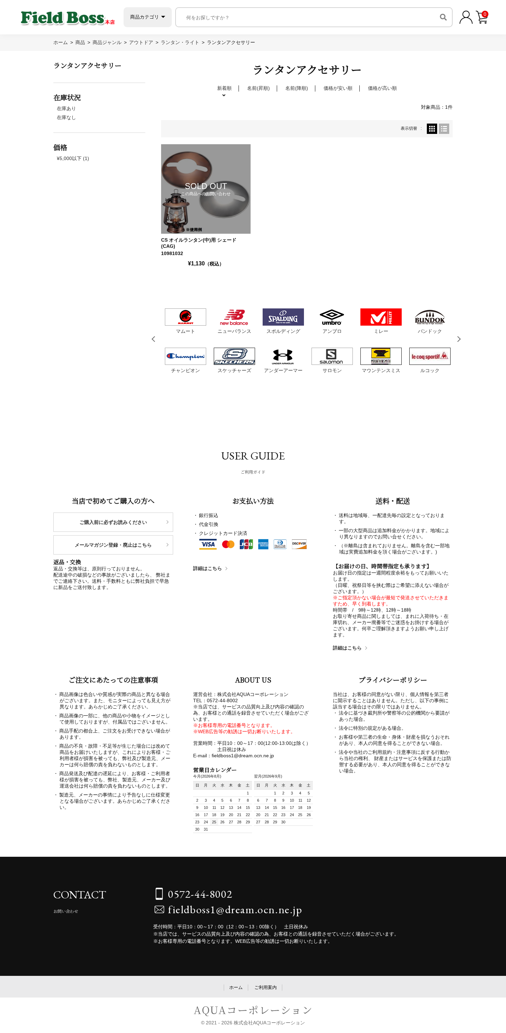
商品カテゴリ (144, 17)
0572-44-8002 (200, 894)
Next (459, 339)
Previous (154, 339)
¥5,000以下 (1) (73, 158)
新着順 (224, 88)
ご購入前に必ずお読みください (113, 522)
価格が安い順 (338, 88)
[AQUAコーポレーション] (68, 16)
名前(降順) (296, 88)
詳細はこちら (207, 568)
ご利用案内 (265, 987)
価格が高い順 (382, 88)
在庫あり (66, 108)
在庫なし (66, 117)
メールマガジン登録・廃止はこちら (113, 545)
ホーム (236, 987)
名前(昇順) (258, 88)
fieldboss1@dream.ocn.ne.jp (235, 909)
